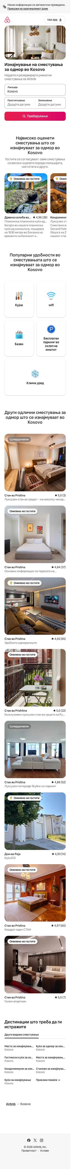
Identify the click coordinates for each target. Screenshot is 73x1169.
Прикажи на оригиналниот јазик (27, 8)
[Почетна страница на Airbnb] (7, 19)
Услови (44, 1150)
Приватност (29, 1150)
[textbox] (19, 104)
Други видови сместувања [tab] (21, 1034)
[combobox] (35, 91)
